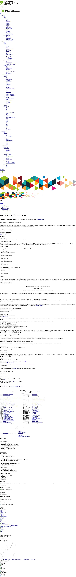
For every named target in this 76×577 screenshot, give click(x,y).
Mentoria (7, 99)
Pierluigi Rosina (34, 403)
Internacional (4, 131)
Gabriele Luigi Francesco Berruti (37, 422)
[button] (0, 576)
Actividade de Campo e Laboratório (8, 394)
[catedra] (1, 530)
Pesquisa (2, 169)
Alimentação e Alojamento (7, 154)
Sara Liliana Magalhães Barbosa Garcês (23, 436)
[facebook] (1, 561)
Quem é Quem (33, 559)
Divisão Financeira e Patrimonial (10, 39)
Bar (6, 157)
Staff (4, 89)
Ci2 (6, 114)
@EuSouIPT (5, 96)
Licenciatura (7, 46)
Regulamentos (8, 69)
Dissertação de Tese (5, 433)
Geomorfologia (5, 406)
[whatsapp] (9, 561)
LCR (6, 122)
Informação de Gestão (9, 28)
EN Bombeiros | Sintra (9, 56)
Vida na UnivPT (4, 145)
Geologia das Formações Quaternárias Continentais (10, 405)
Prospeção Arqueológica (6, 414)
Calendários (7, 67)
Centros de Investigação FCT (10, 112)
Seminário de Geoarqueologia (7, 416)
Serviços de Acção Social (9, 40)
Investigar (7, 86)
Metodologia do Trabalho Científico (8, 409)
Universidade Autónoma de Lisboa (10, 64)
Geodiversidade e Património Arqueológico (9, 404)
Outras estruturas (6, 127)
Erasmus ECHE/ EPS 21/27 (9, 140)
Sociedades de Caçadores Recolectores (8, 420)
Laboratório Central (6, 106)
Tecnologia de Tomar (9, 33)
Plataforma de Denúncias (6, 559)
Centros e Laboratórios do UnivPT (9, 115)
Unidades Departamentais (9, 34)
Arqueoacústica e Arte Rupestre (7, 396)
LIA (6, 110)
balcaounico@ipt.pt (16, 368)
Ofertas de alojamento (9, 159)
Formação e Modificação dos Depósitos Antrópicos (10, 403)
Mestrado (7, 47)
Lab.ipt (7, 108)
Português (4, 413)
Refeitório (7, 156)
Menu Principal (2, 170)
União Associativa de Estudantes (10, 162)
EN (2, 7)
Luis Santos (34, 412)
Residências (7, 158)
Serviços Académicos (9, 37)
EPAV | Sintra (8, 57)
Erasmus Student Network (9, 137)
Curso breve (7, 51)
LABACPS (7, 121)
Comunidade (5, 75)
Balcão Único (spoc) (8, 81)
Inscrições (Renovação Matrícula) (10, 71)
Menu (4, 16)
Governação (7, 23)
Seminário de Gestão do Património (8, 417)
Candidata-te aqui (40, 219)
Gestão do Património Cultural (7, 407)
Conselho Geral (8, 24)
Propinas (7, 72)
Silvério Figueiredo (35, 409)
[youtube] (4, 561)
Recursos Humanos (8, 38)
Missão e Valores (8, 21)
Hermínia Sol (34, 408)
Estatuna (7, 151)
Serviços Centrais (8, 84)
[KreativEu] (2, 528)
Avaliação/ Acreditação (5, 208)
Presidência (7, 25)
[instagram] (3, 561)
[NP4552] (1, 527)
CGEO (7, 113)
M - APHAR (4, 205)
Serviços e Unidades (7, 35)
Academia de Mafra (8, 55)
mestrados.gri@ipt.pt (5, 316)
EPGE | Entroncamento (9, 58)
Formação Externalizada (7, 52)
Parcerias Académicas (7, 60)
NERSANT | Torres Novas (9, 59)
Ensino (3, 41)
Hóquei (7, 153)
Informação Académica (7, 65)
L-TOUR (7, 124)
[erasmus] (1, 529)
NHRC (7, 125)
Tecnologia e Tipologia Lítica (7, 422)
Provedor (7, 78)
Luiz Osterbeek (34, 394)
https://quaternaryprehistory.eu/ (25, 361)
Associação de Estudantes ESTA (10, 163)
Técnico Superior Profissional (10, 48)
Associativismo (8, 161)
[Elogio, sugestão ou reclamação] (2, 523)
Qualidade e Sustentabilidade (10, 98)
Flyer (2, 203)
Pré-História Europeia (6, 415)
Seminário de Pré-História (6, 418)
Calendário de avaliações (5, 206)
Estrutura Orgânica (26, 559)
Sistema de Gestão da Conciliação (10, 95)
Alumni (7, 103)
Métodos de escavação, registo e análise (8, 411)
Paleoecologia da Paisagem (7, 412)
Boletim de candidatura (39, 305)
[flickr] (8, 561)
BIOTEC (7, 118)
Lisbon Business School (9, 63)
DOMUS (7, 120)
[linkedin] (6, 561)
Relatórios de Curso (5, 209)
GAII (6, 109)
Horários (3, 207)
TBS (6, 130)
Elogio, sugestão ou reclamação (16, 559)
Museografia (5, 410)
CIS (6, 119)
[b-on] (1, 531)
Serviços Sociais (8, 80)
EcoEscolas (7, 101)
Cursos (7, 45)
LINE (6, 123)
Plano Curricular (4, 385)
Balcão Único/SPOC (8, 73)
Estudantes (5, 76)
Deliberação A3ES (3, 234)
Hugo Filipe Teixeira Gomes (36, 404)
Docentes (7, 83)
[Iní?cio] (9, 4)
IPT (1, 13)
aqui (4, 379)
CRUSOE (7, 144)
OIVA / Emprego (8, 102)
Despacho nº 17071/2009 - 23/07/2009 (16, 386)
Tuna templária (8, 150)
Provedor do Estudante (9, 27)
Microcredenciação (8, 50)
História (7, 19)
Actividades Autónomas (6, 395)
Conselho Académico (9, 26)
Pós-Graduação (8, 49)
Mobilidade (7, 139)
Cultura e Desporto (6, 148)
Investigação (5, 105)
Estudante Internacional (7, 134)
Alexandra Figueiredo (35, 411)
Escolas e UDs (8, 31)
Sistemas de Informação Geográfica (8, 419)
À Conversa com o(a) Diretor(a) (6, 210)
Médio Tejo (5, 164)
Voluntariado (7, 100)
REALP (7, 143)
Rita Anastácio (34, 419)
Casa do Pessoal (8, 87)
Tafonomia (4, 421)
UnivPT (3, 15)
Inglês (4, 408)
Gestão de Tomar (8, 32)
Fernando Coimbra (35, 396)
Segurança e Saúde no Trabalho (10, 88)
